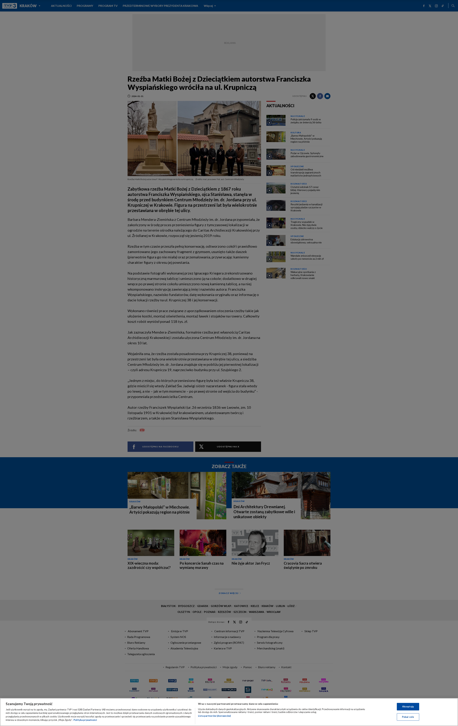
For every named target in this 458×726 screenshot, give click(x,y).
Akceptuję (408, 706)
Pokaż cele (408, 716)
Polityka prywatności (85, 719)
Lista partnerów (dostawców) (214, 715)
